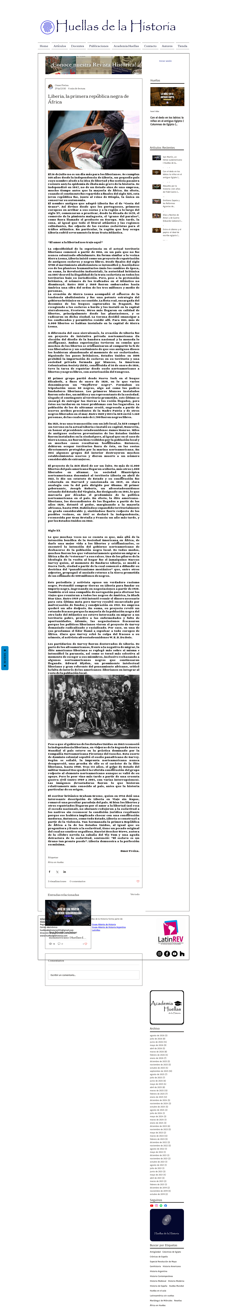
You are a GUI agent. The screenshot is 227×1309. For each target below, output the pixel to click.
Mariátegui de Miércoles (161, 1300)
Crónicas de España (159, 1256)
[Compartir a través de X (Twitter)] (57, 871)
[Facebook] (165, 1205)
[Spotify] (161, 1205)
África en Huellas (56, 862)
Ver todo (135, 894)
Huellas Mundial (176, 1285)
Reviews (5, 658)
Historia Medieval (158, 1281)
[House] (182, 954)
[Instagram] (156, 1205)
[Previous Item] (155, 96)
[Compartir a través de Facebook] (49, 871)
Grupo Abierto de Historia (104, 924)
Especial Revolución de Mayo (163, 1261)
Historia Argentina (158, 1271)
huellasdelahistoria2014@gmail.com (57, 930)
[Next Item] (179, 96)
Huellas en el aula (158, 1290)
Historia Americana (172, 1266)
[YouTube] (151, 1205)
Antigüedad (155, 1251)
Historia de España (158, 1285)
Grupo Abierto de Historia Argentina (109, 927)
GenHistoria (155, 1266)
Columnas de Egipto (171, 1251)
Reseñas (178, 1300)
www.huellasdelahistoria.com (53, 935)
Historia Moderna (176, 1281)
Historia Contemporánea (161, 1276)
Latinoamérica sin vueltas (162, 1295)
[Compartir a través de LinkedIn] (64, 871)
